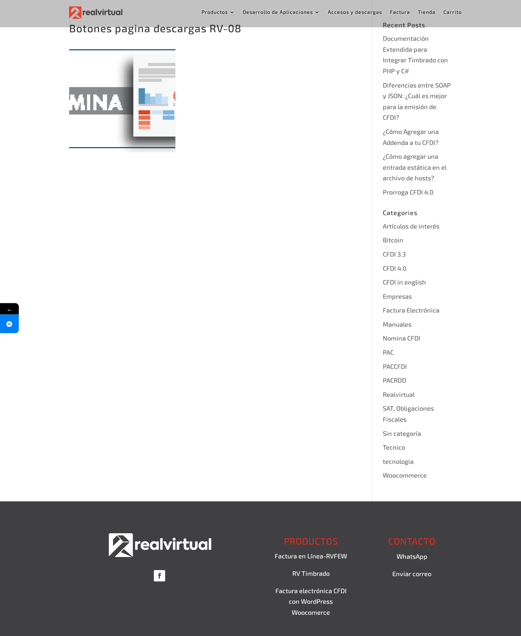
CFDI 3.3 (394, 254)
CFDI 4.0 (395, 268)
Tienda (427, 12)
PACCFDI (395, 366)
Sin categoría (402, 433)
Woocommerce (405, 475)
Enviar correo (411, 574)
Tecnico (394, 447)
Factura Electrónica (411, 310)
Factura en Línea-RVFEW (311, 556)
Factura (400, 12)
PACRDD (394, 380)
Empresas (397, 296)
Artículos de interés (411, 226)
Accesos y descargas (355, 12)
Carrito (452, 12)
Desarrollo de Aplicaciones (278, 12)
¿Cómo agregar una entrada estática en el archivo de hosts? (415, 167)
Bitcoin (393, 240)
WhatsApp (412, 556)
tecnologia (398, 461)
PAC (388, 352)
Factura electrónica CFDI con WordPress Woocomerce (311, 601)
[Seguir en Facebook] (159, 575)
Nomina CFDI (401, 338)
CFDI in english (404, 282)
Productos (215, 12)
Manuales (397, 324)
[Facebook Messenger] (9, 323)
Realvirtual (399, 394)
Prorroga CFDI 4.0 (408, 192)
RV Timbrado (311, 573)
